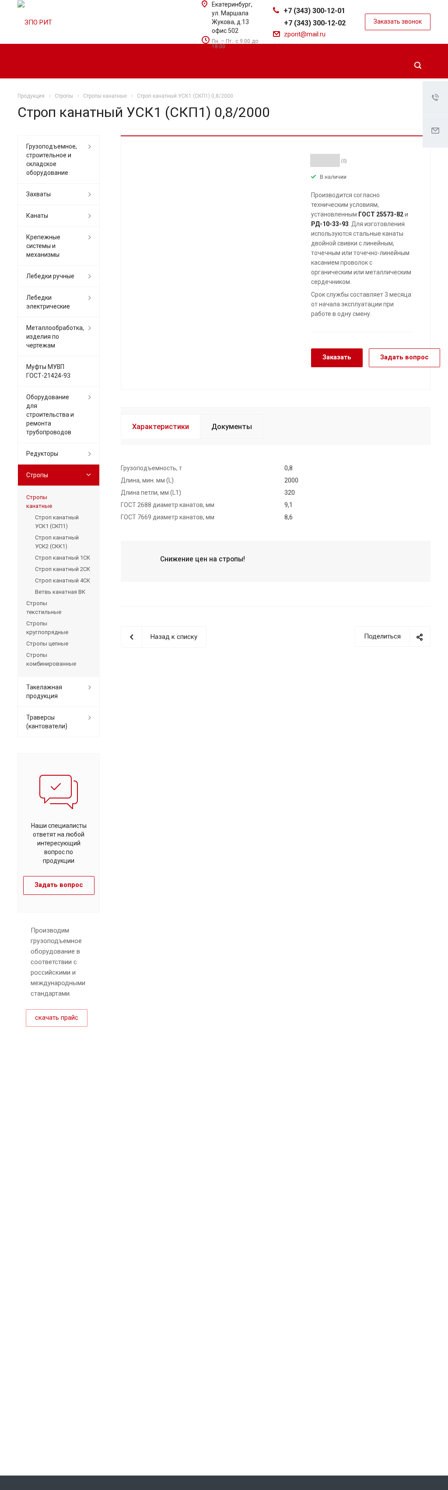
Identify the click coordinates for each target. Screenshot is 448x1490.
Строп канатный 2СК (62, 569)
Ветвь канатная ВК (60, 592)
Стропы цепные (47, 643)
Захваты (38, 194)
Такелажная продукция (44, 691)
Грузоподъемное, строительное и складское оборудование (51, 159)
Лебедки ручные (50, 276)
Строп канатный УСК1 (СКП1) (57, 521)
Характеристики (160, 426)
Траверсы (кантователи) (46, 722)
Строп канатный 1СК (62, 557)
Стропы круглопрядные (47, 627)
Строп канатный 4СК (62, 580)
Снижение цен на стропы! (202, 559)
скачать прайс (56, 1018)
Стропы (37, 475)
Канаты (37, 215)
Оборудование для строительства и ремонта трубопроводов (50, 415)
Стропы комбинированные (51, 659)
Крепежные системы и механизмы (43, 246)
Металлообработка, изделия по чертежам (55, 336)
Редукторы (42, 453)
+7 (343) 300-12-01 (314, 11)
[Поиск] (417, 65)
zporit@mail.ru (305, 34)
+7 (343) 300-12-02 (315, 23)
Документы (231, 426)
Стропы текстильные (43, 607)
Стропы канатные (39, 501)
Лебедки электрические (48, 302)
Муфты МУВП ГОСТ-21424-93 (48, 371)
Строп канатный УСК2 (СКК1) (57, 542)
